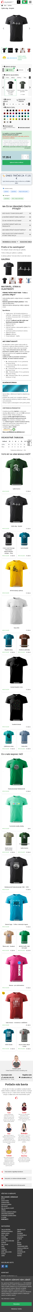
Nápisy (19, 1231)
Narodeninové (21, 1229)
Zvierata (19, 1253)
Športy (5, 5)
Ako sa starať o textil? (7, 1208)
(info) (16, 183)
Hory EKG (16, 628)
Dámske (21, 70)
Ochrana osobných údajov (8, 1211)
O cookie (3, 1217)
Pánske (10, 70)
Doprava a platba (6, 1204)
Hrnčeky (3, 1237)
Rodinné (19, 1238)
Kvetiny (3, 1253)
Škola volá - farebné (9, 946)
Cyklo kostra (16, 489)
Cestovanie (4, 1238)
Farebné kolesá (16, 724)
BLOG (3, 1198)
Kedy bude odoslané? (25, 127)
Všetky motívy (5, 1233)
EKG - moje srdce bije (17, 198)
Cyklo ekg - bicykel (16, 526)
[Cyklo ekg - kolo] (8, 269)
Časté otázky (5, 1200)
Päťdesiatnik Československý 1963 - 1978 (16, 887)
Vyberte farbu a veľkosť (16, 162)
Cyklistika (10, 5)
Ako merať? (4, 1206)
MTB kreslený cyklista (16, 590)
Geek (2, 1246)
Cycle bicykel (24, 548)
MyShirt (19, 1255)
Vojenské (20, 1250)
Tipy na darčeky (5, 1229)
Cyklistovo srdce (8, 746)
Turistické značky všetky (16, 826)
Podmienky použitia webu (8, 1215)
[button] (25, 2)
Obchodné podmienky (7, 1213)
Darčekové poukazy (7, 1231)
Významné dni (21, 1252)
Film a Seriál (4, 1244)
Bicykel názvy (9, 650)
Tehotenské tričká (22, 1246)
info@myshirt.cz (26, 1077)
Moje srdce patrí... (23, 191)
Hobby (3, 1248)
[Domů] (2, 5)
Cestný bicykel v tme (16, 687)
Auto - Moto (4, 1235)
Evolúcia (3, 1242)
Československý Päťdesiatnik (16, 789)
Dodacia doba (5, 1202)
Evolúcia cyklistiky (24, 650)
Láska (3, 1255)
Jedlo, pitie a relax (6, 1252)
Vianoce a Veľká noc (23, 1248)
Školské (19, 1244)
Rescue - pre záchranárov (16, 985)
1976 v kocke (8, 1044)
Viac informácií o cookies (8, 1298)
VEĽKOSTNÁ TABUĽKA (21, 100)
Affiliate (3, 1210)
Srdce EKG (24, 746)
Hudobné (4, 1250)
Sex (18, 1240)
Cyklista (6, 191)
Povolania (20, 1233)
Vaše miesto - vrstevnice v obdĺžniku (16, 1022)
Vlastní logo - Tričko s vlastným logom (16, 924)
